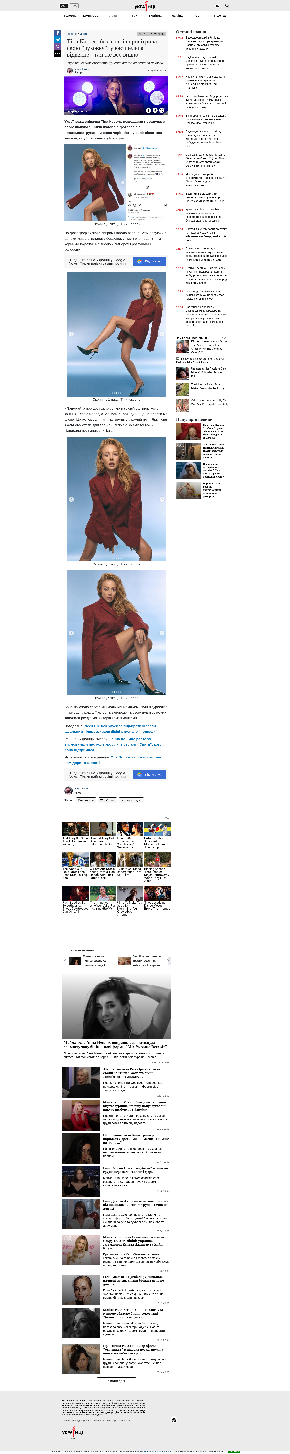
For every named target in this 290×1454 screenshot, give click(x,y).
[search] (227, 5)
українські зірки (131, 800)
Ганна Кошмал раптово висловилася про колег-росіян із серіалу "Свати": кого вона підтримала (113, 744)
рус (74, 5)
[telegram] (57, 39)
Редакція (112, 1420)
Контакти (125, 1420)
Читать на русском (151, 34)
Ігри (134, 15)
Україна (177, 15)
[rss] (217, 6)
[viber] (57, 46)
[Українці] (145, 5)
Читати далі (116, 1381)
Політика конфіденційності (76, 1420)
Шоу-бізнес (107, 800)
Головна (70, 15)
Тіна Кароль (86, 800)
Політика (155, 15)
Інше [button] (218, 15)
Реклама (99, 1420)
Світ (198, 15)
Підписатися (153, 261)
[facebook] (57, 33)
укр (63, 5)
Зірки (113, 15)
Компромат (91, 15)
